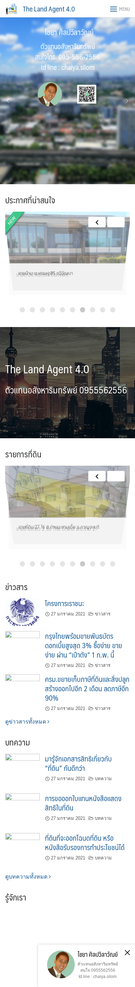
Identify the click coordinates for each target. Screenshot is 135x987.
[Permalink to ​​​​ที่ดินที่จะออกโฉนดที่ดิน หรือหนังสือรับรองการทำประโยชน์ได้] (22, 850)
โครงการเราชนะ (64, 603)
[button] (8, 101)
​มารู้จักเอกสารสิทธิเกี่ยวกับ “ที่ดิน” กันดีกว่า (78, 763)
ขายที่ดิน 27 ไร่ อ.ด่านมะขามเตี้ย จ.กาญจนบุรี (58, 528)
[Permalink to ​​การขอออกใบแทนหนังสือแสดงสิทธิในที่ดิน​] (22, 810)
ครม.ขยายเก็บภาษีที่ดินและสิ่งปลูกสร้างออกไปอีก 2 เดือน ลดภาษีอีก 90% (87, 688)
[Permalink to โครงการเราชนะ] (22, 612)
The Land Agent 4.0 (49, 9)
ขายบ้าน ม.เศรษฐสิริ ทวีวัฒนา (44, 274)
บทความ (103, 778)
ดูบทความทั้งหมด (27, 877)
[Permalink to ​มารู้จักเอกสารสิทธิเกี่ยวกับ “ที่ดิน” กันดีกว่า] (22, 771)
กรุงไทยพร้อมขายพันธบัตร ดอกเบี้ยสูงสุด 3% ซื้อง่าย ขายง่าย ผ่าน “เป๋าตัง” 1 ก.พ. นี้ (83, 645)
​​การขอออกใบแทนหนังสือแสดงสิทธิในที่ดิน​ (83, 803)
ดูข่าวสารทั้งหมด (26, 722)
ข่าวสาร (102, 614)
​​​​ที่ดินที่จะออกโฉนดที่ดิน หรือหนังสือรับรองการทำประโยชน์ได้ (85, 842)
